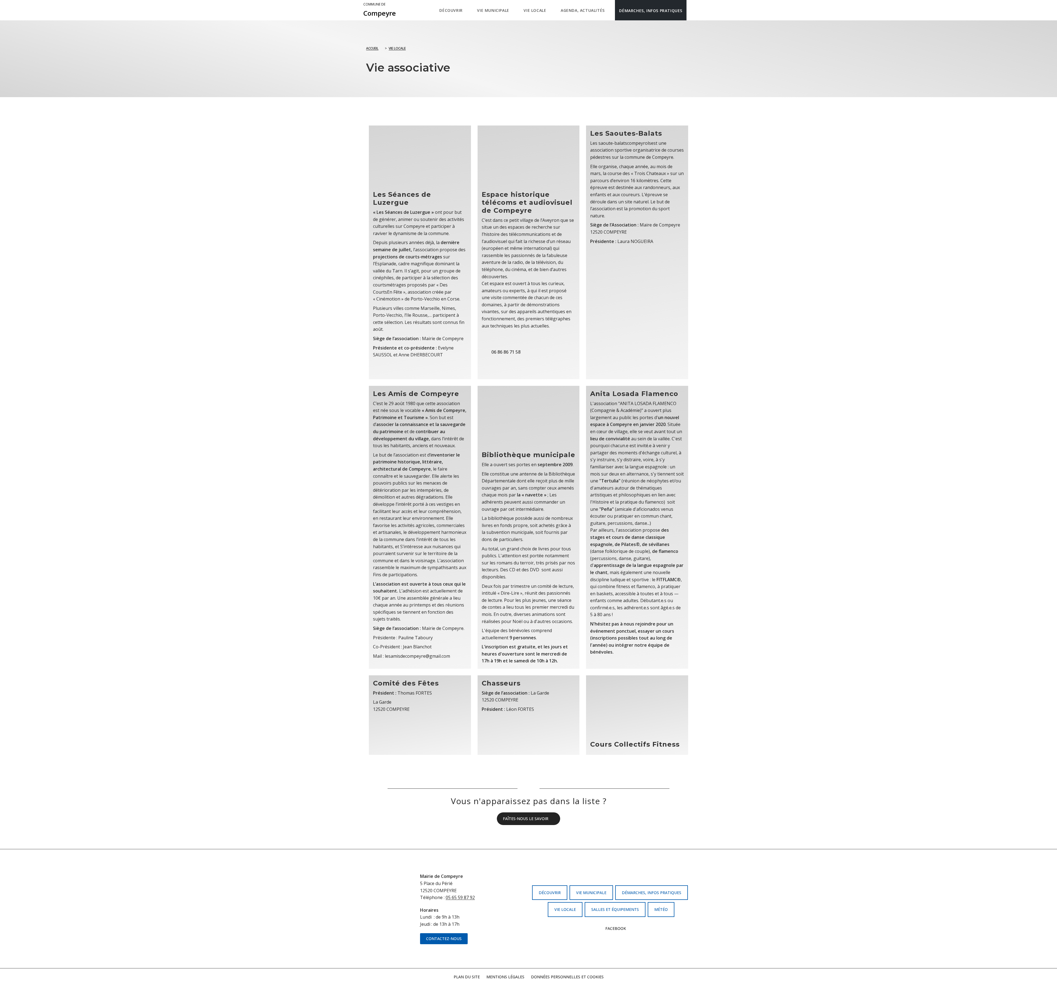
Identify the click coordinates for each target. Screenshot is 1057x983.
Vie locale (397, 48)
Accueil (372, 48)
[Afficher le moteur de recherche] (692, 10)
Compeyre (379, 10)
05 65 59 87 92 (460, 897)
